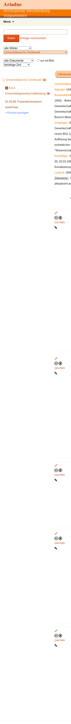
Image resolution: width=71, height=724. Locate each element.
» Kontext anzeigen (17, 112)
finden (11, 38)
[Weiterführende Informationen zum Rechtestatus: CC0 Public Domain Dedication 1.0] (58, 217)
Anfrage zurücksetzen (33, 38)
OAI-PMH (59, 222)
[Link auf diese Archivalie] (56, 227)
